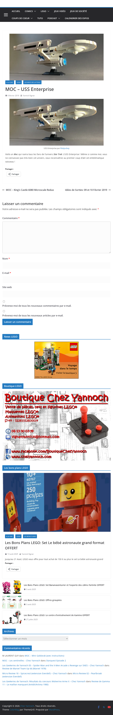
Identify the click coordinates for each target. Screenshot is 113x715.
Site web (7, 287)
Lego (43, 11)
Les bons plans (30, 536)
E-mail (6, 273)
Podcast (52, 18)
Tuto (40, 18)
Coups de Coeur (20, 18)
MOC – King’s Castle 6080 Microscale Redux (30, 190)
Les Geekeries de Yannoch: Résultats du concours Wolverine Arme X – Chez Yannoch (43, 681)
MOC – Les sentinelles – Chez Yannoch (21, 660)
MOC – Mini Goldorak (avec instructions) (44, 655)
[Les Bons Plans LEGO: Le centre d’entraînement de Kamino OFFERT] (11, 617)
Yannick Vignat (29, 95)
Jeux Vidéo (59, 11)
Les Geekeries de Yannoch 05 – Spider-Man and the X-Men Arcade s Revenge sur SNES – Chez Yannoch (53, 665)
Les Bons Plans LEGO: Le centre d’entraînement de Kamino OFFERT (57, 615)
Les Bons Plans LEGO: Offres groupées (43, 600)
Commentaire (11, 218)
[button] (34, 11)
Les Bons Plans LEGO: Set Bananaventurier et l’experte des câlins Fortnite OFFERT (64, 585)
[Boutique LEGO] (56, 426)
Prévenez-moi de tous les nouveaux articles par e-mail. (32, 315)
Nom (6, 258)
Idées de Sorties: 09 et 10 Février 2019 (86, 190)
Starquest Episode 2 (56, 660)
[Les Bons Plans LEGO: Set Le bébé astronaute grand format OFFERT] (56, 502)
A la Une (9, 82)
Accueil (16, 11)
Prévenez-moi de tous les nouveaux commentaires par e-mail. (36, 305)
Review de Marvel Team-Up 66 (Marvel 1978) (24, 668)
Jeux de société (78, 11)
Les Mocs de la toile (32, 82)
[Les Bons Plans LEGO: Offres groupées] (11, 602)
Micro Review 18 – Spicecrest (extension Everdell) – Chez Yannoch (34, 673)
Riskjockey (64, 148)
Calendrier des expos (77, 18)
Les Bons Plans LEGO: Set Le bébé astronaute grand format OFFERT (54, 545)
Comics (29, 11)
